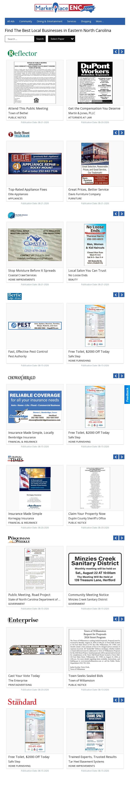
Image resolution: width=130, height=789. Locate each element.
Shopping (86, 21)
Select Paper (57, 38)
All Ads (11, 21)
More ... (100, 21)
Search (40, 38)
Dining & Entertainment (49, 21)
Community (25, 21)
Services (71, 21)
